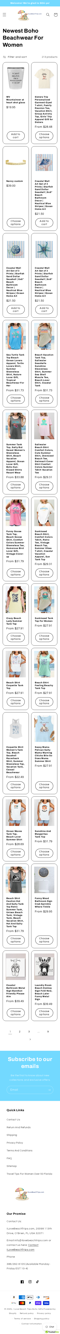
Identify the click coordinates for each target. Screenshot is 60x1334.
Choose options (44, 136)
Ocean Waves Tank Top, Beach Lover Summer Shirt (14, 835)
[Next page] (30, 1039)
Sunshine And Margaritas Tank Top (43, 834)
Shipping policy (41, 1319)
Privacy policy (44, 1313)
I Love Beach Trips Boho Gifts (28, 1309)
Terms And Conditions (19, 1150)
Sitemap (12, 1166)
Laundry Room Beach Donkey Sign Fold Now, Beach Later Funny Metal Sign (43, 992)
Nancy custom (14, 181)
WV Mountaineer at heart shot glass (15, 100)
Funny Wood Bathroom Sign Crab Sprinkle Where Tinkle (43, 902)
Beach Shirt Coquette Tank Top (15, 685)
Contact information (32, 1324)
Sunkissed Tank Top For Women (44, 619)
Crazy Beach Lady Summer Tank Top (14, 621)
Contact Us (13, 1119)
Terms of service (22, 1319)
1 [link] (10, 1031)
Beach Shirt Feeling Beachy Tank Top (44, 685)
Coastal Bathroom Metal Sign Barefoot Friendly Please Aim (15, 991)
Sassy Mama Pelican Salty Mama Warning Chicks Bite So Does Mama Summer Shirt (43, 754)
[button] (4, 15)
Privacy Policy (15, 1143)
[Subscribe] (49, 1090)
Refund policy (27, 1313)
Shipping (12, 1135)
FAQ (9, 1158)
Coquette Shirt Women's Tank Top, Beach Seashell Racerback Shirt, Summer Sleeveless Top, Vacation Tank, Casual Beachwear (15, 760)
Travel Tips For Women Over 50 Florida (29, 1174)
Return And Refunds (18, 1127)
